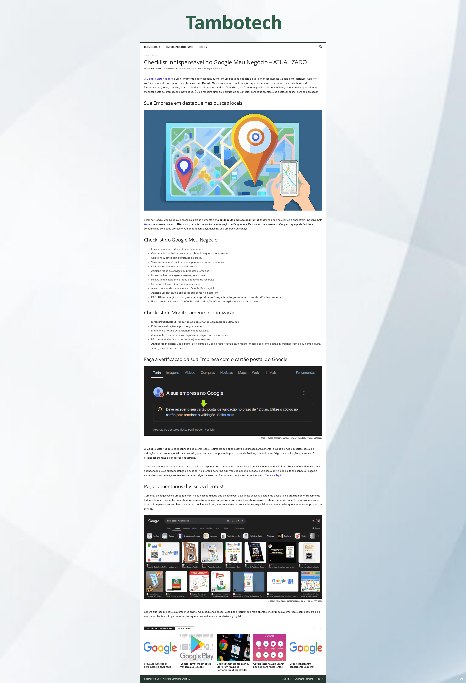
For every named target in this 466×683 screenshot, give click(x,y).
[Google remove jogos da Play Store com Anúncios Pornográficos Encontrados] (233, 647)
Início (146, 55)
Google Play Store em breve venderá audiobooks (195, 665)
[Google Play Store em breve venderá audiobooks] (196, 647)
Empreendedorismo (179, 47)
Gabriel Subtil (154, 68)
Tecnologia (152, 47)
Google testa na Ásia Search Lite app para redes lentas (268, 665)
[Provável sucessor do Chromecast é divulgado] (160, 647)
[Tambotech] (233, 21)
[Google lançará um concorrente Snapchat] (306, 647)
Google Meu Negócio (160, 78)
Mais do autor (184, 628)
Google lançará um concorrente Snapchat (302, 665)
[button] (321, 47)
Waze (147, 224)
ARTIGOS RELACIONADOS (159, 628)
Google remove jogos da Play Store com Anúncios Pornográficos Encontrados (233, 667)
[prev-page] (316, 628)
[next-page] (320, 628)
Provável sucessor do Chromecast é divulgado (157, 665)
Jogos (203, 47)
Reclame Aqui (273, 475)
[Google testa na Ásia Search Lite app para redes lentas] (269, 647)
